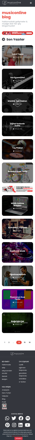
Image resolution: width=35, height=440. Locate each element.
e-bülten (22, 382)
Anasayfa (5, 390)
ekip (3, 368)
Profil (4, 402)
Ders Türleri (6, 393)
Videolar (5, 396)
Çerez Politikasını (17, 436)
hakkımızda (6, 365)
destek (4, 376)
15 (24, 342)
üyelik (21, 365)
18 (29, 342)
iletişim (4, 379)
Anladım (18, 438)
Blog (3, 399)
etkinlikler (22, 379)
